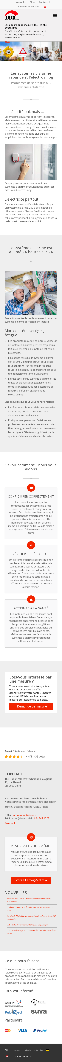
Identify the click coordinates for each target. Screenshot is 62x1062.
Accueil (8, 751)
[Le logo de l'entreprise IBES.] (26, 15)
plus (7, 41)
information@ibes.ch (24, 815)
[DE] (48, 1050)
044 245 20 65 (42, 818)
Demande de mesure (28, 6)
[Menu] (55, 15)
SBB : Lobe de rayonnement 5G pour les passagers (27, 924)
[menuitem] (21, 2)
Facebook (10, 823)
